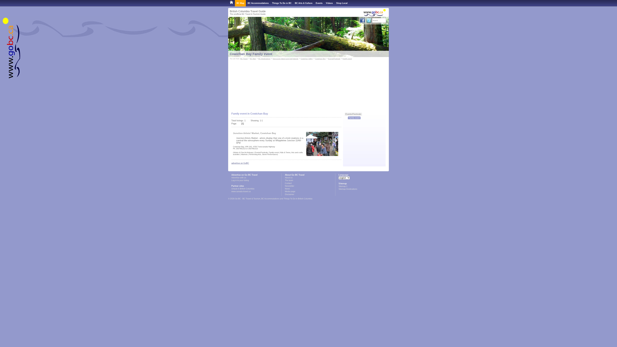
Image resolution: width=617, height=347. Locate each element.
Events (319, 3)
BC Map (240, 3)
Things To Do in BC (281, 3)
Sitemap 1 (343, 186)
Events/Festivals (334, 59)
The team (289, 180)
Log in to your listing (240, 180)
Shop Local (342, 3)
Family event (347, 59)
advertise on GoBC (240, 163)
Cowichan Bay (320, 59)
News (287, 189)
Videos (329, 3)
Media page (290, 191)
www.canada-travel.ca (241, 191)
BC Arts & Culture (303, 3)
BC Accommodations (258, 3)
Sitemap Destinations (348, 189)
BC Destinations (264, 59)
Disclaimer (289, 194)
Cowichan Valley (307, 59)
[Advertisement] (308, 84)
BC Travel (244, 59)
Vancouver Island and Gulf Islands (285, 59)
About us (289, 178)
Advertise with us (238, 178)
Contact (288, 183)
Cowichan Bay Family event (251, 54)
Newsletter (289, 186)
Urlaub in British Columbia (242, 189)
